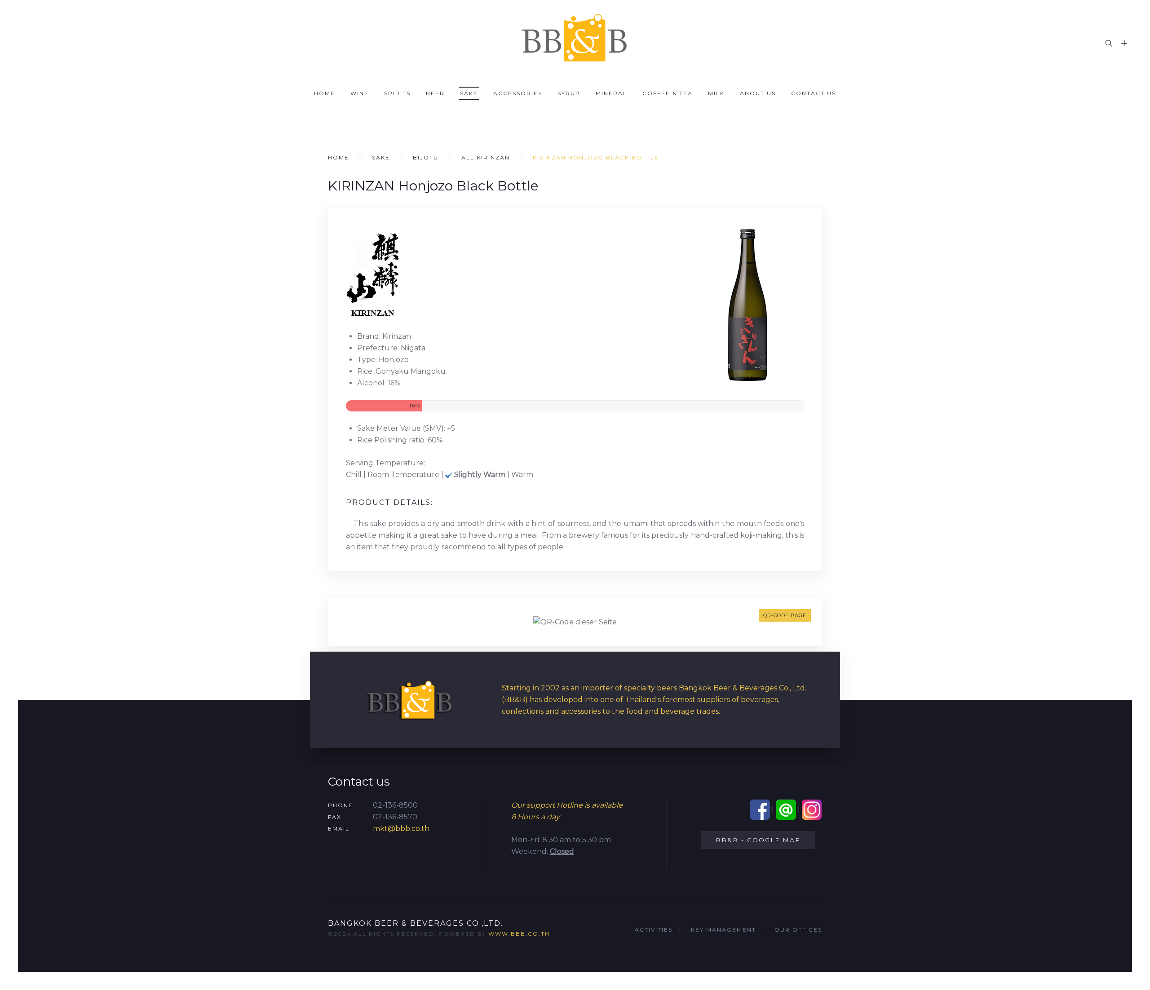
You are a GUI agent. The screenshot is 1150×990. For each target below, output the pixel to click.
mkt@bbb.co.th (401, 828)
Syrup (568, 93)
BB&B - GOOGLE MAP (758, 840)
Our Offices (798, 929)
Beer (435, 93)
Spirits (397, 93)
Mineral (611, 93)
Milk (716, 93)
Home (324, 93)
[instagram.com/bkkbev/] (812, 809)
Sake (469, 93)
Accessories (517, 93)
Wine (359, 93)
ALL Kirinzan (485, 157)
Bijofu (425, 157)
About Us (758, 93)
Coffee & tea (667, 93)
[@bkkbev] (786, 809)
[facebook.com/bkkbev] (760, 809)
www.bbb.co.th (519, 933)
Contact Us (813, 93)
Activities (653, 929)
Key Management (723, 929)
